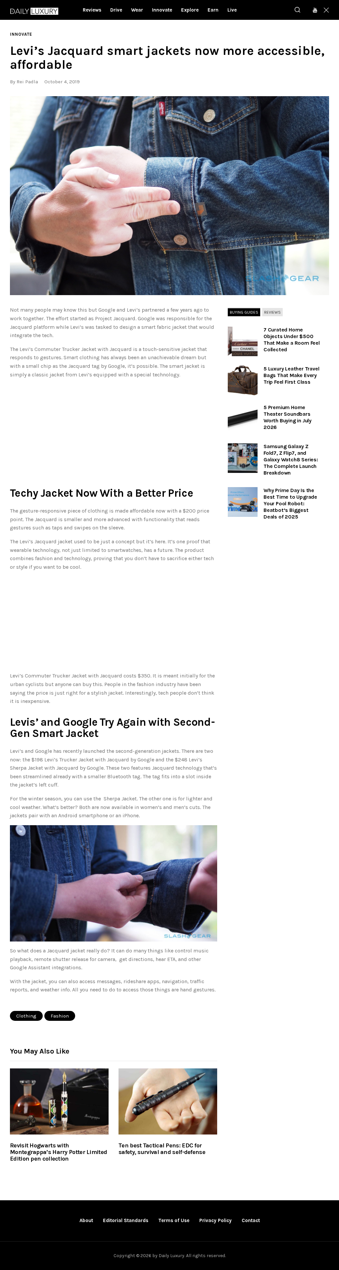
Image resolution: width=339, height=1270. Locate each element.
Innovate (21, 34)
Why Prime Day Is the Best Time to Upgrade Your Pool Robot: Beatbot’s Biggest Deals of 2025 (290, 503)
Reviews (272, 312)
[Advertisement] (113, 430)
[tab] (244, 312)
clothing (26, 1016)
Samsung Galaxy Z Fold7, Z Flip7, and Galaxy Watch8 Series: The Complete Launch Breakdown (291, 459)
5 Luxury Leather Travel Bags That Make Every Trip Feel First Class (291, 375)
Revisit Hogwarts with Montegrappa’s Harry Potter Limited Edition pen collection (58, 1152)
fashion (60, 1016)
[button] (169, 195)
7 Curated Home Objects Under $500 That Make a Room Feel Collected (292, 340)
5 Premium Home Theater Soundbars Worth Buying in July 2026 (288, 417)
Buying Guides (244, 312)
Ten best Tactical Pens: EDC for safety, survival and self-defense (162, 1149)
